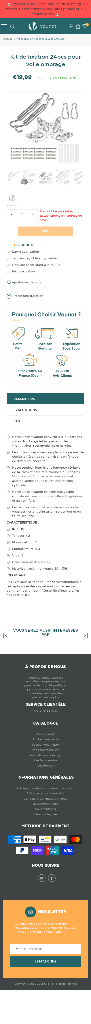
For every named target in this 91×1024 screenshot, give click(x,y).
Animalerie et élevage (45, 755)
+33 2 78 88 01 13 (45, 710)
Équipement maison (45, 744)
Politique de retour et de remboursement (45, 788)
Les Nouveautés (45, 760)
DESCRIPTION (24, 399)
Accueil (7, 39)
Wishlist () (87, 25)
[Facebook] (52, 878)
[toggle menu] (4, 26)
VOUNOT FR (44, 983)
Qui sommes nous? (45, 803)
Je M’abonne (45, 961)
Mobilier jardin (45, 734)
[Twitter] (42, 878)
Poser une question (28, 295)
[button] (77, 26)
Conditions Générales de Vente (46, 798)
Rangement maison (45, 750)
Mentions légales (45, 814)
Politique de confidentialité (45, 793)
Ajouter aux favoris (26, 282)
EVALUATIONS (25, 410)
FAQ (16, 421)
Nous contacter (45, 809)
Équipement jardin (45, 739)
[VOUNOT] (12, 199)
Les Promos (45, 765)
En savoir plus (49, 697)
